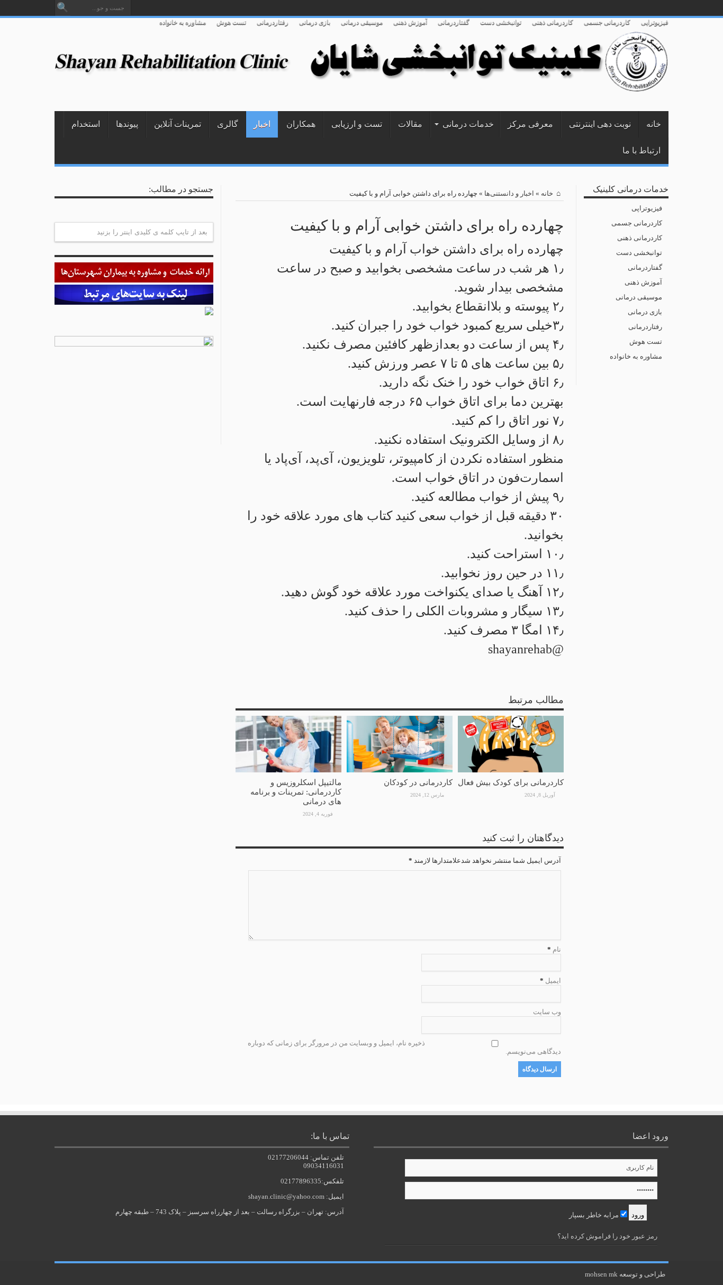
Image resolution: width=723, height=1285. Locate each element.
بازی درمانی (314, 22)
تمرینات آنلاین (177, 124)
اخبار (262, 124)
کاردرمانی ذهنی (552, 22)
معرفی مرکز (530, 124)
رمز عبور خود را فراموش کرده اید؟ (607, 1236)
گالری (227, 124)
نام (557, 949)
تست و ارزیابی (356, 124)
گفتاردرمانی (453, 22)
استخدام (85, 124)
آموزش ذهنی (410, 22)
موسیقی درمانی (362, 22)
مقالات (410, 124)
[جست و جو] (62, 8)
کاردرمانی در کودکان (418, 782)
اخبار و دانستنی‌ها (509, 193)
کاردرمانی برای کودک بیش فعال (511, 782)
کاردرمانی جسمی (607, 22)
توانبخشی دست (500, 22)
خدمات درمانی (468, 124)
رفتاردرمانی (272, 22)
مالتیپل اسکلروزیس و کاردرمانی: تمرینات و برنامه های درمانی (295, 792)
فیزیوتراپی (654, 22)
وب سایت (547, 1012)
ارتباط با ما (641, 150)
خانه (653, 124)
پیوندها (127, 124)
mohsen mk (601, 1274)
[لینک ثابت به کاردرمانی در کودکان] (400, 770)
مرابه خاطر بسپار (594, 1215)
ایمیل (553, 981)
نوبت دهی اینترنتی (600, 124)
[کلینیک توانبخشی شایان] (361, 84)
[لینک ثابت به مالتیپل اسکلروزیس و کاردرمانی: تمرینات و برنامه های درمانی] (288, 770)
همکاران (300, 124)
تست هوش (231, 22)
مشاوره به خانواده (182, 22)
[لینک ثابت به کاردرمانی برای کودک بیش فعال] (511, 770)
